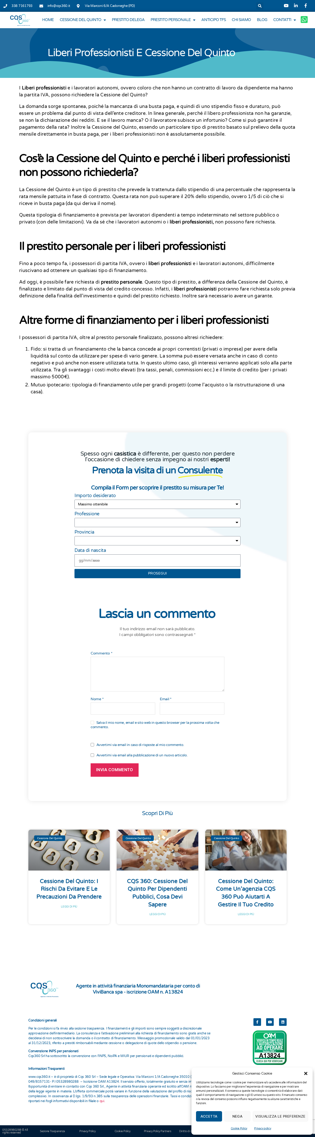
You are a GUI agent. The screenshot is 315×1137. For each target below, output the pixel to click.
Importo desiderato (95, 495)
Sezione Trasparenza (52, 1131)
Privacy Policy (87, 1131)
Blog (262, 19)
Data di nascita (90, 550)
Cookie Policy (239, 1128)
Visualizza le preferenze (280, 1116)
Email (166, 699)
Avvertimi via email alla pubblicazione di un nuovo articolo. (142, 755)
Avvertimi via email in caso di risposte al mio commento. (140, 745)
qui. (102, 1101)
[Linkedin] (283, 1022)
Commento (101, 653)
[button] (305, 1073)
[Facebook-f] (257, 1022)
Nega (237, 1116)
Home (48, 19)
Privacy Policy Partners (157, 1131)
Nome (97, 699)
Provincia (84, 532)
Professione (86, 514)
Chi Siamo (241, 19)
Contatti (282, 19)
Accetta (209, 1116)
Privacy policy (262, 1128)
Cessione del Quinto (80, 19)
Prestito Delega (128, 19)
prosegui (157, 573)
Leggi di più (69, 906)
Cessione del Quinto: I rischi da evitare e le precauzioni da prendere (69, 889)
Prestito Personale (171, 19)
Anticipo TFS (213, 19)
